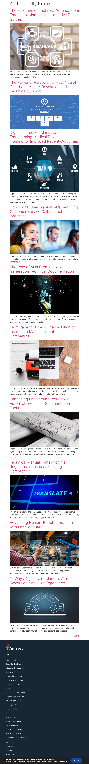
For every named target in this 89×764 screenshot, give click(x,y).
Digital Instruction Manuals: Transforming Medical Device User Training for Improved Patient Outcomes (44, 137)
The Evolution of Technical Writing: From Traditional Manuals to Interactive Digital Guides (44, 15)
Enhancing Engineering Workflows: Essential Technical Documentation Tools (40, 403)
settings (64, 761)
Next (76, 636)
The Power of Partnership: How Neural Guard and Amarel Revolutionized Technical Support (43, 87)
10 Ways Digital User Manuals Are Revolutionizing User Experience (38, 580)
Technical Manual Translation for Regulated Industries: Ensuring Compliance (37, 466)
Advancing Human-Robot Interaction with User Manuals (41, 524)
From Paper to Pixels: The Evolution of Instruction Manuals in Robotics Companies (42, 331)
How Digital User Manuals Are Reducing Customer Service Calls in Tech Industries (44, 211)
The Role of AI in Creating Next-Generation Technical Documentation (42, 269)
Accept (76, 760)
